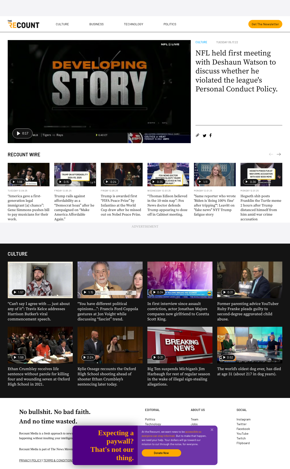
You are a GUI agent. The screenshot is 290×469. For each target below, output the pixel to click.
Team (194, 419)
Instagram (244, 419)
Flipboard (243, 443)
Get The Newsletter (265, 24)
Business (96, 24)
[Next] (271, 155)
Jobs (194, 424)
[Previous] (278, 155)
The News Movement (64, 449)
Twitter (242, 424)
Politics (170, 24)
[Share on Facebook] (210, 136)
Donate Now (161, 453)
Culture (62, 24)
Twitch (241, 438)
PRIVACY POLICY (30, 460)
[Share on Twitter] (204, 136)
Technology (133, 24)
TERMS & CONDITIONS (58, 460)
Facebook (243, 429)
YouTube (243, 433)
